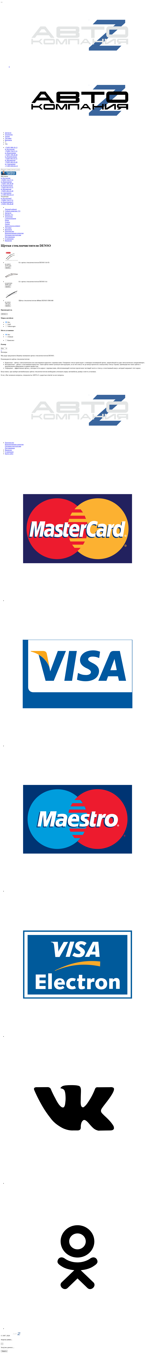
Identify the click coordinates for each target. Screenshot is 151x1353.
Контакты (8, 140)
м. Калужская (9, 149)
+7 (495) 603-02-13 (11, 166)
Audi (9, 324)
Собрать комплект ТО (12, 211)
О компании (9, 239)
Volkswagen (11, 326)
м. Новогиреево (10, 153)
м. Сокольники (10, 164)
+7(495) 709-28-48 (11, 155)
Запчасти (8, 133)
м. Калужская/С (6, 198)
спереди (10, 337)
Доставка (8, 138)
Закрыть (4, 1351)
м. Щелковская (10, 160)
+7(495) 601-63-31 (11, 158)
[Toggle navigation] (1, 2)
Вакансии (8, 240)
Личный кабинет (11, 209)
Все (8, 322)
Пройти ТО (9, 215)
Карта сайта (9, 454)
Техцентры (9, 134)
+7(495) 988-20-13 (11, 147)
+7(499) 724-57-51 (11, 151)
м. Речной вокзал (11, 157)
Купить (8, 268)
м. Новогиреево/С (7, 202)
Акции (7, 136)
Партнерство (9, 231)
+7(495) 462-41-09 (11, 162)
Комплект (10, 340)
